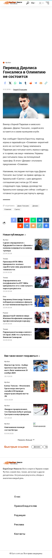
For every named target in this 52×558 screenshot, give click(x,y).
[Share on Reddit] (31, 83)
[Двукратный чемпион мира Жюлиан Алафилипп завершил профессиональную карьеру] (42, 317)
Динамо (35, 206)
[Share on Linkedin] (20, 83)
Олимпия (7, 209)
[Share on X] (10, 83)
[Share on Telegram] (36, 83)
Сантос (17, 209)
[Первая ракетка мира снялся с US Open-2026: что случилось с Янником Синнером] (42, 333)
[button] (28, 3)
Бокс (4, 297)
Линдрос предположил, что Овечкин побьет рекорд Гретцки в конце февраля (17, 412)
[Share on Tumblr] (25, 83)
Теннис (5, 259)
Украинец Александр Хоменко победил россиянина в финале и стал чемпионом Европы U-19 (17, 302)
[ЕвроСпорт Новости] (12, 3)
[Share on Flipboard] (27, 220)
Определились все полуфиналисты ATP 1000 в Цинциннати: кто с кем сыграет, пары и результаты (18, 284)
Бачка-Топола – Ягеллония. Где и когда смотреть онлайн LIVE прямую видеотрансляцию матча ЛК (17, 390)
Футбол (8, 62)
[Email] (41, 83)
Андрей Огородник (20, 89)
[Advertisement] (26, 33)
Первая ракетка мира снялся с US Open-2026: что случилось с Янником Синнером (17, 334)
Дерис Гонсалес (23, 206)
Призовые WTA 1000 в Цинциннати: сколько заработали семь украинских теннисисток (17, 265)
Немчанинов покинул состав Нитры (14, 428)
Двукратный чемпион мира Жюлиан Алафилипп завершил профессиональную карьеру (17, 318)
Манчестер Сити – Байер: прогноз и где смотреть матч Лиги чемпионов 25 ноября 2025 (16, 369)
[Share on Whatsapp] (15, 83)
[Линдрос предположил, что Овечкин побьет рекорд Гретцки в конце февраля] (40, 409)
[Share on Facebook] (5, 83)
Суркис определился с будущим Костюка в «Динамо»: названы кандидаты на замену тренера (18, 246)
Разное (5, 313)
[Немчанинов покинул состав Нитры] (40, 428)
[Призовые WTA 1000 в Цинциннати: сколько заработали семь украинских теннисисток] (42, 263)
